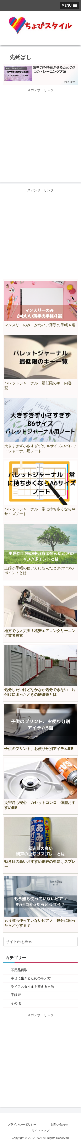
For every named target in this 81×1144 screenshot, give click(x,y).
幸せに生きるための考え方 (31, 978)
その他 (16, 1003)
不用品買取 (19, 970)
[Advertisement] (40, 133)
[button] (73, 941)
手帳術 (16, 995)
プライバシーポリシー (22, 1124)
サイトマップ (40, 1130)
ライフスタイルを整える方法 (32, 986)
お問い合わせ (59, 1124)
